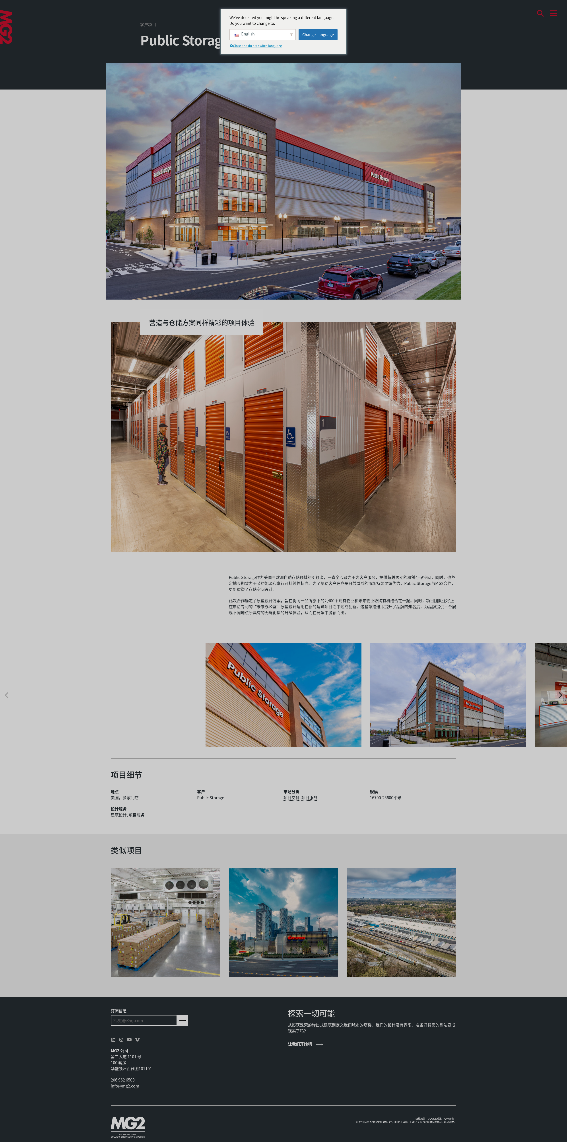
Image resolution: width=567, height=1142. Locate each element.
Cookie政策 (435, 1118)
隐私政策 (420, 1118)
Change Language (318, 34)
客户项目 (148, 24)
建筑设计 (119, 815)
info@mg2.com (125, 1086)
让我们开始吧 (300, 1044)
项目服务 (309, 797)
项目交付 (291, 797)
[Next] (560, 695)
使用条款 (449, 1118)
